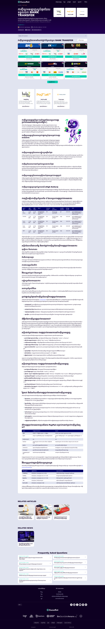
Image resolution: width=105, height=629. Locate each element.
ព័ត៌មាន (85, 2)
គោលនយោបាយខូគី (52, 627)
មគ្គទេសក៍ (79, 2)
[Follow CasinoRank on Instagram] (74, 604)
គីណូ (41, 594)
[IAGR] (25, 616)
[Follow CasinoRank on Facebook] (71, 604)
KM (19, 604)
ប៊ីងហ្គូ (41, 592)
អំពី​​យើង (59, 592)
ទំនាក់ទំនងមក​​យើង (59, 594)
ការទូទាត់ (74, 2)
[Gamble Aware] (67, 616)
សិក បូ (41, 596)
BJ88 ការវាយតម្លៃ (76, 58)
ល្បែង (64, 2)
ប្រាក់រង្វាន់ (69, 2)
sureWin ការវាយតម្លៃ (52, 77)
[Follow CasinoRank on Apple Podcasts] (86, 604)
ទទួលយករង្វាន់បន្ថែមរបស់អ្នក (29, 56)
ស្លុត (41, 598)
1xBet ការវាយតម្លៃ (52, 58)
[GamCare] (40, 616)
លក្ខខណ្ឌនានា (33, 627)
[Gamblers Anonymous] (31, 616)
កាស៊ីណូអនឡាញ (59, 2)
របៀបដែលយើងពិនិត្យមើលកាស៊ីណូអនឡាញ (60, 596)
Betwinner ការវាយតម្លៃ (29, 77)
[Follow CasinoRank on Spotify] (83, 604)
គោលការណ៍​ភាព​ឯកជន (59, 598)
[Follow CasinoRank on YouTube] (80, 604)
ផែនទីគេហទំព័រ (71, 627)
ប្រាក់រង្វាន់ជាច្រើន (42, 299)
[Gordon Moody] (51, 616)
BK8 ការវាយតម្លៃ (29, 58)
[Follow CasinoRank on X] (77, 604)
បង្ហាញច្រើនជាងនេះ (52, 81)
